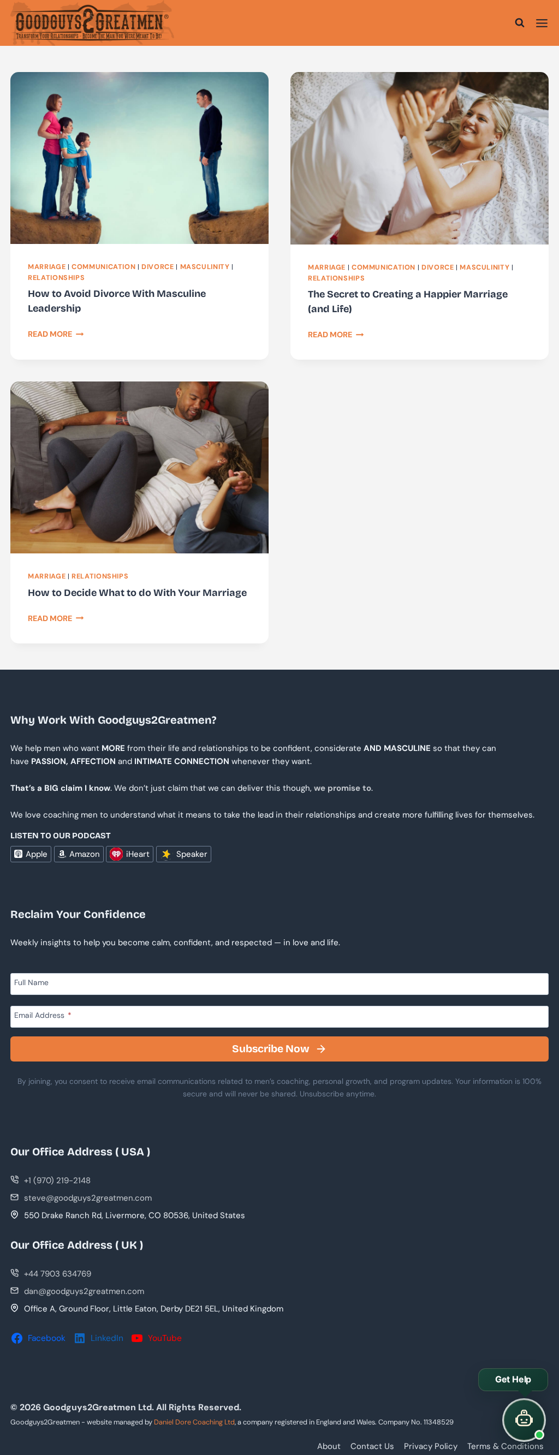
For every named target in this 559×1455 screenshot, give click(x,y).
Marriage (47, 267)
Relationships (56, 277)
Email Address (43, 1015)
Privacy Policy (430, 1446)
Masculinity (205, 267)
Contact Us (372, 1446)
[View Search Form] (520, 23)
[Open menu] (542, 23)
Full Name (31, 983)
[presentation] (139, 157)
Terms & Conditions (505, 1446)
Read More (56, 334)
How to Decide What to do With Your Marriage (137, 593)
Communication (103, 267)
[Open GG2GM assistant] (524, 1420)
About (329, 1446)
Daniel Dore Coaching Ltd (194, 1422)
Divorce (157, 267)
